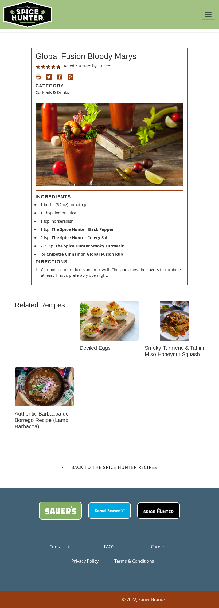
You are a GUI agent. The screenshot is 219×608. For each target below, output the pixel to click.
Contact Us (60, 547)
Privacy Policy (85, 561)
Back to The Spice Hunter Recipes (113, 467)
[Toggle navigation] (208, 14)
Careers (159, 547)
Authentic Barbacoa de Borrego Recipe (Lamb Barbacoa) (42, 420)
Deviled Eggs (95, 348)
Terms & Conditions (134, 561)
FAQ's (109, 547)
